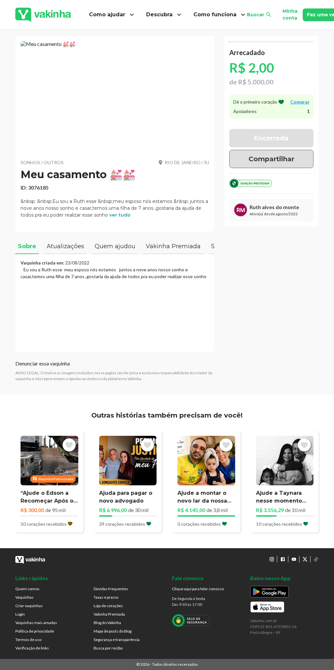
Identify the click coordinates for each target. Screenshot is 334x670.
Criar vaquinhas (29, 605)
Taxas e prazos (106, 597)
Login (20, 614)
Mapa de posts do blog (112, 631)
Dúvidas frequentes (111, 588)
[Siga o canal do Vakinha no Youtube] (293, 559)
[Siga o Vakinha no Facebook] (282, 559)
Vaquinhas (24, 597)
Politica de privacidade (34, 631)
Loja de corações (108, 605)
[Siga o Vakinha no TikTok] (316, 559)
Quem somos (27, 588)
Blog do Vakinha (107, 622)
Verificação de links (32, 648)
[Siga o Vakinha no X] (305, 559)
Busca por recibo (108, 648)
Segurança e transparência (117, 639)
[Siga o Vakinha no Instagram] (271, 559)
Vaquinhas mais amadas (36, 622)
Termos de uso (28, 639)
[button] (115, 96)
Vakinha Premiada (109, 614)
